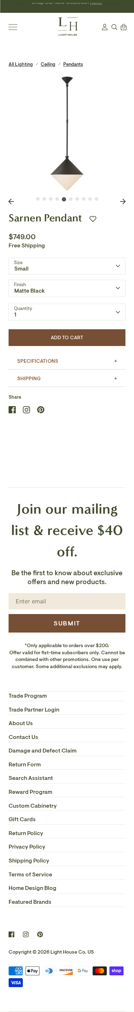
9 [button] (90, 199)
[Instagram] (26, 934)
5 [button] (64, 199)
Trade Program (28, 696)
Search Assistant (31, 778)
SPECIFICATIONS (37, 361)
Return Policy (26, 833)
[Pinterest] (40, 934)
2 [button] (44, 199)
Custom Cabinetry (33, 806)
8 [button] (83, 199)
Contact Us (23, 737)
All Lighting (21, 64)
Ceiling (48, 64)
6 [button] (71, 199)
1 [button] (38, 199)
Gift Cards (22, 819)
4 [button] (57, 199)
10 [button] (96, 199)
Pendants (73, 64)
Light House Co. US (72, 952)
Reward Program (30, 792)
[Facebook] (11, 934)
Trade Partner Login (34, 710)
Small (21, 269)
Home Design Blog (32, 888)
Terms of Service (30, 875)
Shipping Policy (29, 861)
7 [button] (77, 199)
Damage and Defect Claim (42, 751)
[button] (93, 219)
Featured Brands (30, 902)
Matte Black (29, 291)
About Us (21, 723)
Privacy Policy (27, 847)
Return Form (25, 765)
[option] (67, 133)
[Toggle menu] (13, 27)
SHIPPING (29, 378)
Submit (67, 623)
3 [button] (51, 199)
